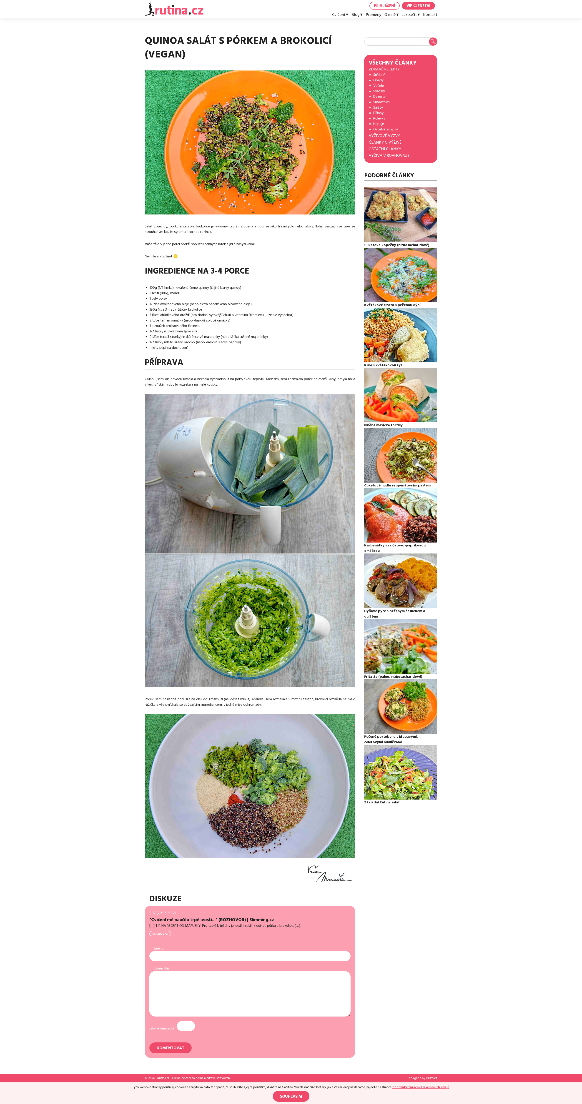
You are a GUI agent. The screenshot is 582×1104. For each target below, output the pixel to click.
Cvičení (338, 14)
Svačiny (379, 91)
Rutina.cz (163, 1078)
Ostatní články (385, 149)
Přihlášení (384, 6)
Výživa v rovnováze (389, 155)
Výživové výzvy (384, 136)
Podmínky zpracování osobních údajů (420, 1087)
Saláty (378, 107)
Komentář (161, 968)
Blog (355, 14)
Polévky (379, 118)
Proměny (373, 14)
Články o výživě (385, 142)
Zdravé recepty (384, 69)
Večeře (378, 85)
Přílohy (378, 112)
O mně (390, 14)
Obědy (378, 80)
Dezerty (379, 96)
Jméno (159, 948)
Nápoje (378, 123)
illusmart (431, 1078)
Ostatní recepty (385, 129)
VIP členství (418, 6)
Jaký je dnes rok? (162, 1028)
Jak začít (409, 14)
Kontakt (430, 14)
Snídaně (379, 74)
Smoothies (381, 102)
